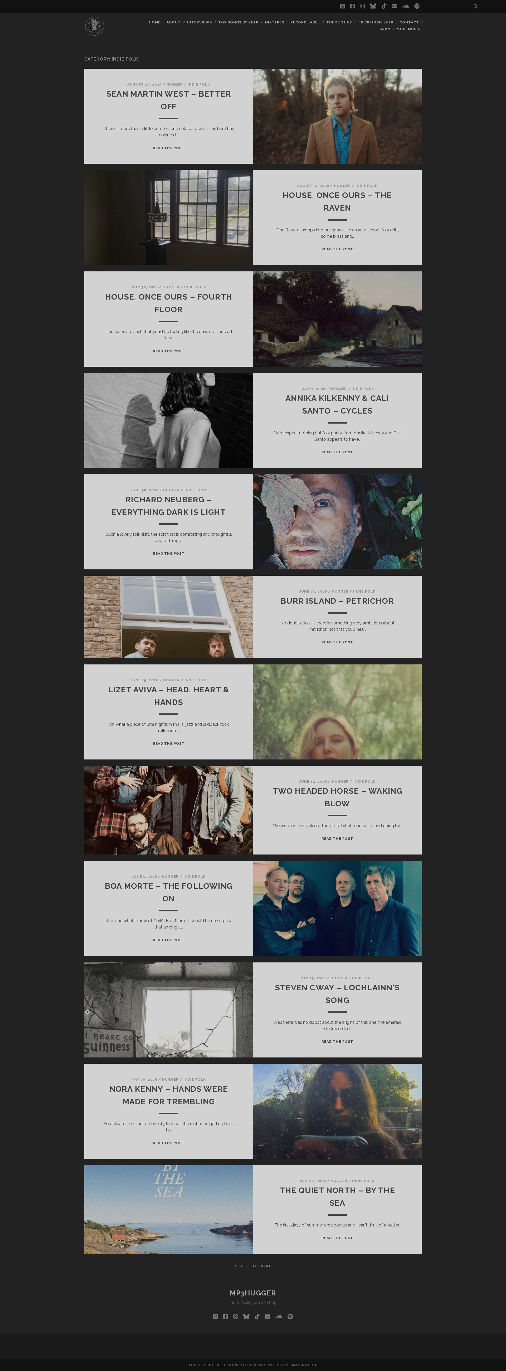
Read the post (168, 148)
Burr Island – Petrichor (337, 600)
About (174, 22)
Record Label (305, 22)
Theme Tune (339, 22)
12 (254, 1266)
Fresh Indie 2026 (375, 22)
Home (154, 22)
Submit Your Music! (401, 29)
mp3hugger (253, 1293)
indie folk (199, 84)
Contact (409, 22)
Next (266, 1266)
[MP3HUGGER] (94, 34)
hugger (174, 84)
